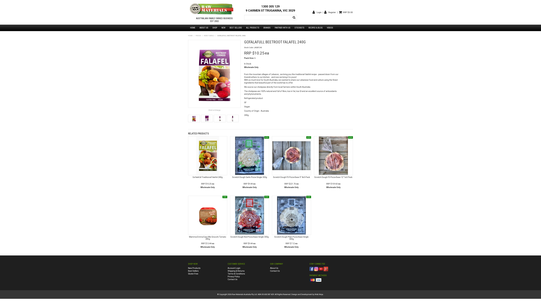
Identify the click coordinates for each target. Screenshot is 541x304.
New (223, 27)
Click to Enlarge (214, 110)
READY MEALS (209, 36)
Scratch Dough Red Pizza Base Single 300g (249, 237)
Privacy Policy (234, 276)
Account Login (234, 268)
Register (332, 12)
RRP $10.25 (206, 184)
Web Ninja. (319, 294)
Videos (330, 27)
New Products (194, 268)
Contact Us (232, 279)
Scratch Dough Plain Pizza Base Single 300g (291, 238)
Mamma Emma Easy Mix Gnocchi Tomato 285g (207, 238)
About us (203, 27)
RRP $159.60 (332, 184)
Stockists (299, 27)
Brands (266, 27)
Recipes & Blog (316, 27)
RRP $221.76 (290, 184)
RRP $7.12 (290, 243)
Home (192, 27)
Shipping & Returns (236, 271)
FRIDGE (198, 36)
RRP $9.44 (248, 184)
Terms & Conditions (236, 274)
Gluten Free (193, 274)
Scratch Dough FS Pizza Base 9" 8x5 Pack (291, 177)
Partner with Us (282, 27)
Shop (214, 27)
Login (319, 12)
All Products (252, 27)
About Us (274, 268)
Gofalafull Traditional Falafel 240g (208, 177)
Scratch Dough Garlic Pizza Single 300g (249, 177)
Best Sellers (236, 27)
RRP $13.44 (206, 243)
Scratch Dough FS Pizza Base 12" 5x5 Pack (333, 177)
